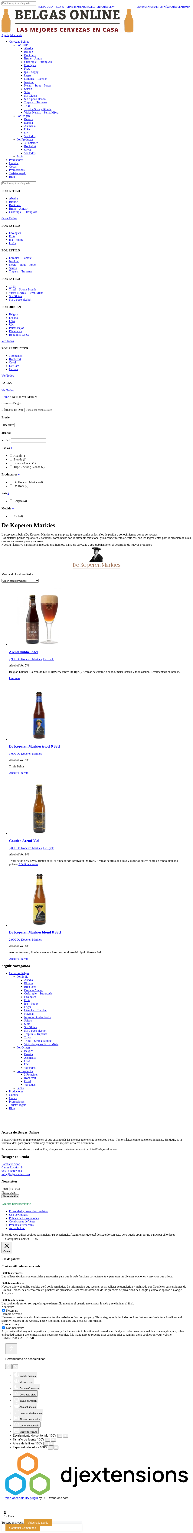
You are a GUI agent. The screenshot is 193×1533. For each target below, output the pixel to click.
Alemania (30, 126)
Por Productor (25, 139)
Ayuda (5, 35)
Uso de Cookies (18, 1214)
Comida (13, 163)
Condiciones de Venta (22, 1221)
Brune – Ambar (33, 58)
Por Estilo (22, 45)
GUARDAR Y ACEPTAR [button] (18, 1338)
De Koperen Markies (28, 482)
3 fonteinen (15, 355)
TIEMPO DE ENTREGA (61, 6)
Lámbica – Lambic (35, 78)
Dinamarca (15, 331)
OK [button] (36, 1238)
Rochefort (30, 146)
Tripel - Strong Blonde (29, 467)
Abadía (28, 48)
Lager (27, 75)
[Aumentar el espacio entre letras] (56, 1448)
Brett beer (30, 55)
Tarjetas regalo (17, 173)
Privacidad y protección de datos (28, 1211)
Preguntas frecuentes (21, 1224)
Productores (16, 159)
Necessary (12, 1310)
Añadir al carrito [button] (18, 772)
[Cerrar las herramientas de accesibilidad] (15, 1366)
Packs (20, 156)
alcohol (6, 440)
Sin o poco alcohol (35, 99)
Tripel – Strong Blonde (37, 109)
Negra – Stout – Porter (37, 85)
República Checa (19, 334)
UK (26, 132)
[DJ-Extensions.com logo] (96, 1494)
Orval (27, 149)
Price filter (8, 425)
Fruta (27, 68)
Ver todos (29, 136)
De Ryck (21, 485)
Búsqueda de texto (13, 409)
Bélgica (28, 119)
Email (5, 1188)
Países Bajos (16, 327)
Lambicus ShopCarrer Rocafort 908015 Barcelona (12, 1167)
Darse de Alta (10, 1196)
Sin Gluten (30, 95)
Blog (12, 176)
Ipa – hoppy (31, 72)
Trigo (27, 105)
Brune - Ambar (25, 463)
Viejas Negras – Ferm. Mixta (41, 112)
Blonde (28, 51)
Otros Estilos (9, 218)
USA (27, 129)
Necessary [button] (8, 1306)
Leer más (14, 678)
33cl (18, 516)
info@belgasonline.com (16, 1174)
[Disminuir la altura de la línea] (45, 1444)
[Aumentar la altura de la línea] (51, 1444)
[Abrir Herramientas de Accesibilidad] (11, 1348)
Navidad (29, 82)
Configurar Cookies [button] (17, 1238)
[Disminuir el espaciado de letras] (50, 1448)
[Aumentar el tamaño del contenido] (65, 1436)
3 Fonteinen (31, 142)
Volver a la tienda (38, 1522)
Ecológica (30, 65)
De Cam (14, 365)
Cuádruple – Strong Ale (38, 61)
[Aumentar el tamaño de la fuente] (53, 1440)
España (28, 122)
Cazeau (13, 369)
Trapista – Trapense (35, 102)
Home (5, 396)
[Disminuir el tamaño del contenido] (59, 1436)
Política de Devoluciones (24, 1218)
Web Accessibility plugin (21, 1498)
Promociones (17, 170)
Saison (28, 88)
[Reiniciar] (8, 1366)
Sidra (27, 92)
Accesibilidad (17, 1228)
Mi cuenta (16, 35)
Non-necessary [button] (10, 1324)
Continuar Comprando (22, 1527)
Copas (13, 166)
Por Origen (23, 115)
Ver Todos (8, 341)
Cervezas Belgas (19, 41)
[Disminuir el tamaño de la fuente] (47, 1440)
